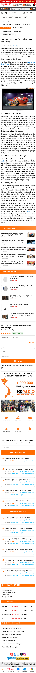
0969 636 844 (14, 564)
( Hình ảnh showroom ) (27, 463)
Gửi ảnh (32, 342)
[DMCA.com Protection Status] (22, 658)
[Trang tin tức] (2, 13)
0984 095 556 (14, 505)
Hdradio (28, 212)
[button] (17, 5)
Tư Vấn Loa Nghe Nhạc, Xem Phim (10, 21)
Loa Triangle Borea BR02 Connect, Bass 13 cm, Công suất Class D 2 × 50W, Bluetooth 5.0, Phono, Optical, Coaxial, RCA (22, 314)
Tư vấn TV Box (26, 24)
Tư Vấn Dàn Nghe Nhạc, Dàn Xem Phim (11, 31)
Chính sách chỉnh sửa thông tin (12, 644)
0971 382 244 (14, 575)
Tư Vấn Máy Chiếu (18, 27)
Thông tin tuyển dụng (9, 592)
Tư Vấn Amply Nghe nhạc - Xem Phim (10, 24)
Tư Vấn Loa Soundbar (20, 17)
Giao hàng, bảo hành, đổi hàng (11, 634)
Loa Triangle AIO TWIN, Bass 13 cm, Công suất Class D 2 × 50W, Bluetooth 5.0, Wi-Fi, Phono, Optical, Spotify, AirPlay (21, 296)
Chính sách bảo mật (8, 641)
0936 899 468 (14, 522)
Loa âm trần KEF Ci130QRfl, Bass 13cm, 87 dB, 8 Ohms (22, 286)
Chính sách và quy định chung (11, 628)
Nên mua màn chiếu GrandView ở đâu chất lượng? (16, 40)
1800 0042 (15, 606)
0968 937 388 (14, 473)
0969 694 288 (14, 495)
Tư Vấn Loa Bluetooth (6, 17)
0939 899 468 (14, 543)
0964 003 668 (14, 484)
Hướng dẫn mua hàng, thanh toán (13, 631)
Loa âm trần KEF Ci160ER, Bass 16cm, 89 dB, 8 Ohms (21, 277)
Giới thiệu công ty (7, 590)
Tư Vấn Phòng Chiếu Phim (7, 34)
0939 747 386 (14, 532)
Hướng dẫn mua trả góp (9, 637)
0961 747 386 (16, 614)
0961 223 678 (14, 463)
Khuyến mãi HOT (7, 597)
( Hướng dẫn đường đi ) (27, 460)
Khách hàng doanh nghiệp (10, 647)
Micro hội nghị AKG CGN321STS (19, 304)
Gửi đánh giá (18, 361)
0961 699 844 (14, 554)
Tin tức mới (5, 595)
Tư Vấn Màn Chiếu (5, 27)
